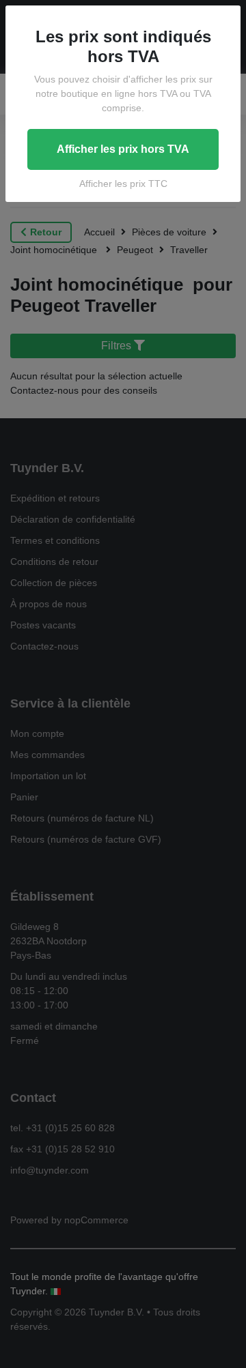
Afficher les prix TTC (123, 183)
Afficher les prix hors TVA (123, 149)
